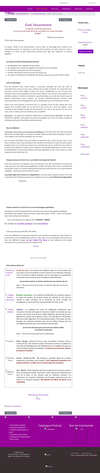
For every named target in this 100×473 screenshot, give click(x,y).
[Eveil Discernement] (38, 407)
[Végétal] (10, 297)
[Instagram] (14, 3)
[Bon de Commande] (81, 435)
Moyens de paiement (18, 427)
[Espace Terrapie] (85, 419)
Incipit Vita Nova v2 (85, 42)
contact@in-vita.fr (86, 453)
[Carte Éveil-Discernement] (38, 250)
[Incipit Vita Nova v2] (85, 35)
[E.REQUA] (61, 419)
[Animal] (10, 310)
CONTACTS (89, 9)
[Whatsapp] (17, 3)
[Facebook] (5, 3)
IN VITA (30, 9)
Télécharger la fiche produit (38, 395)
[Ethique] (50, 459)
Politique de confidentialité (20, 437)
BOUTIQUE (54, 9)
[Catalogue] (50, 435)
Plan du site (14, 439)
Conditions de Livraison (18, 434)
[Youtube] (8, 3)
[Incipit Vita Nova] (15, 419)
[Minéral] (10, 273)
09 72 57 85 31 (75, 453)
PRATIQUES (78, 9)
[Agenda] (38, 419)
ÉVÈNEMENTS (66, 9)
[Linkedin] (11, 3)
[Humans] (50, 467)
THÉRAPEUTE (32, 15)
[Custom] (20, 3)
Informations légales (17, 425)
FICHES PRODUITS (42, 9)
